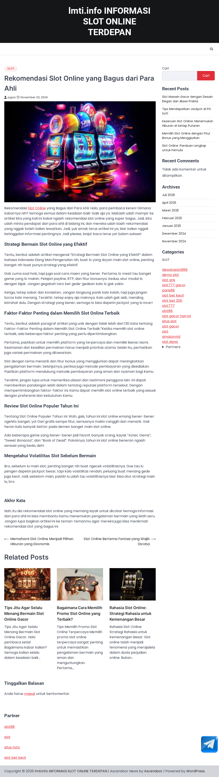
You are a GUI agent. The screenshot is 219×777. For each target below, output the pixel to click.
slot (165, 331)
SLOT (10, 68)
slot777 (168, 305)
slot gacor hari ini (176, 316)
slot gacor (170, 326)
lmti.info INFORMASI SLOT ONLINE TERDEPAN (109, 21)
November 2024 (174, 241)
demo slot (170, 274)
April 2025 (169, 203)
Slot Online (37, 208)
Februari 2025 (172, 218)
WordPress (195, 771)
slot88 (167, 310)
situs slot (169, 321)
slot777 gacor (174, 285)
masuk (29, 693)
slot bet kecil (173, 295)
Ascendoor (153, 771)
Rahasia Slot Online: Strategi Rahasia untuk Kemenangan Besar (130, 613)
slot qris (168, 280)
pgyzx (12, 97)
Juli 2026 (168, 195)
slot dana (170, 341)
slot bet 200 (172, 300)
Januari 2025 (171, 226)
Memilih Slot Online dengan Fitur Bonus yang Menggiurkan (186, 135)
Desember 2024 (174, 233)
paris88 (168, 290)
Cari (165, 68)
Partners (173, 346)
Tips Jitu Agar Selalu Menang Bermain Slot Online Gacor (24, 613)
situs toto (12, 747)
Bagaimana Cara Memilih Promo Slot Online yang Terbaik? (79, 613)
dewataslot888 (175, 269)
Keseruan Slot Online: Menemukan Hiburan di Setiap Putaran (187, 123)
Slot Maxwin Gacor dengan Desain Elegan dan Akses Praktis (187, 99)
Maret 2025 (170, 210)
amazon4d (171, 336)
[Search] (211, 49)
